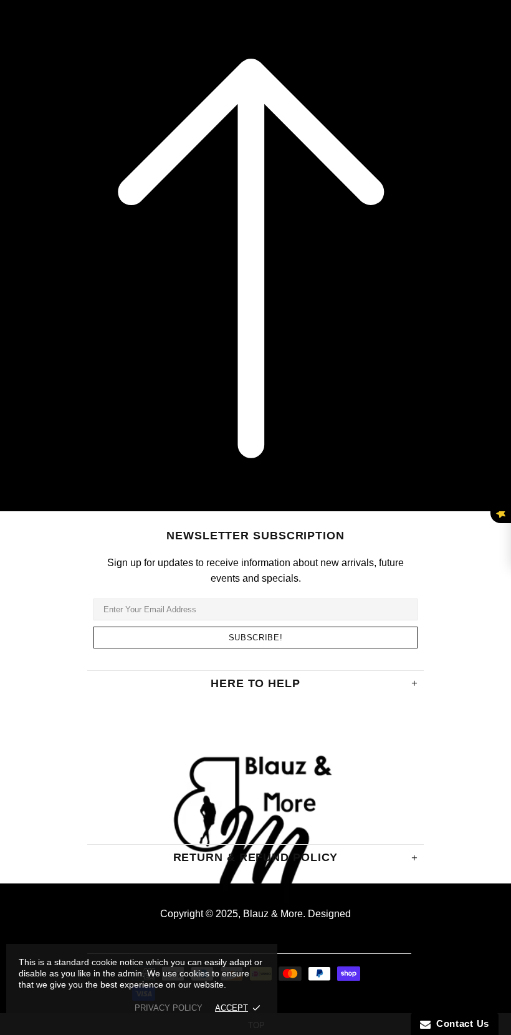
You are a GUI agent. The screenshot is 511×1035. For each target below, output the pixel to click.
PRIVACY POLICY (169, 1008)
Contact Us (460, 1023)
